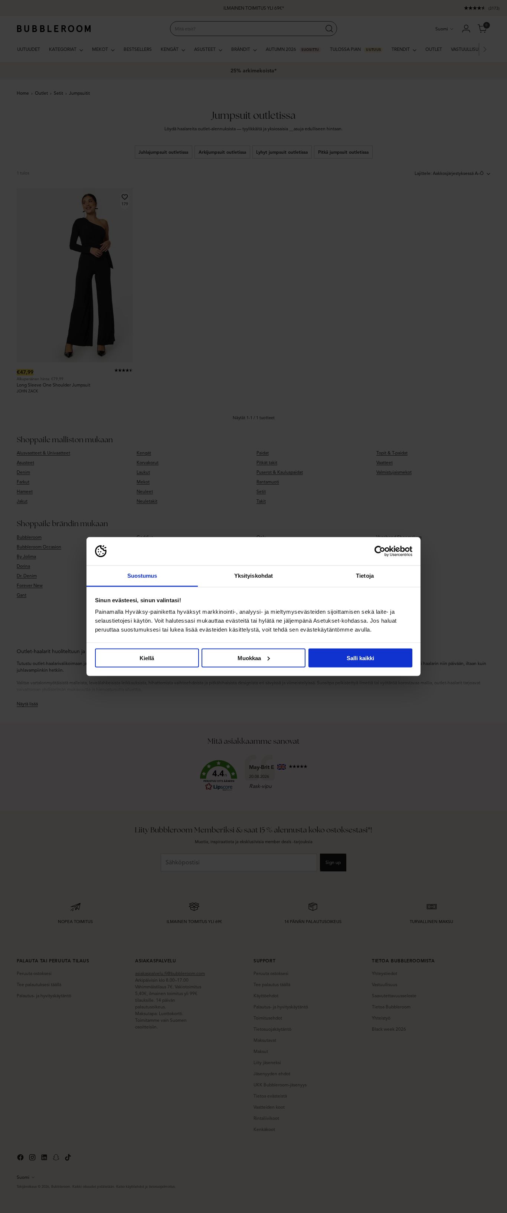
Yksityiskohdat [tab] (253, 576)
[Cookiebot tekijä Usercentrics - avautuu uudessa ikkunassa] (379, 551)
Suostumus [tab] (142, 576)
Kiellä (147, 658)
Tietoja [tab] (365, 576)
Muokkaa (249, 658)
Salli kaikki (360, 658)
